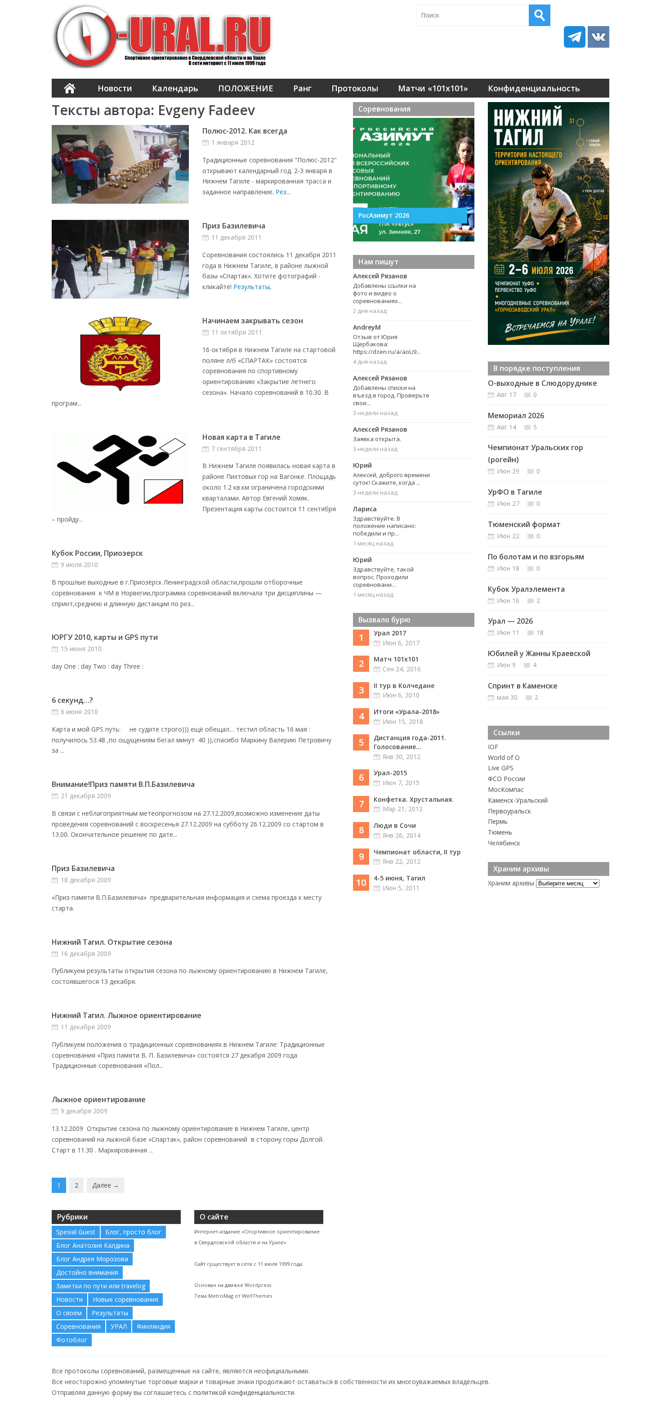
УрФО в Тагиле (515, 492)
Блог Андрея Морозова (92, 1259)
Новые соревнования (125, 1299)
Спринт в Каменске (523, 686)
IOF (493, 746)
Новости (115, 88)
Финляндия (153, 1326)
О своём (69, 1313)
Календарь (175, 88)
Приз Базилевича (233, 226)
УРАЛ (119, 1326)
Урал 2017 (390, 633)
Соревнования (78, 1326)
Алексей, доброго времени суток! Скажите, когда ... (391, 479)
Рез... (283, 192)
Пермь (498, 821)
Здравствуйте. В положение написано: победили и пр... (384, 526)
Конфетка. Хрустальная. (414, 799)
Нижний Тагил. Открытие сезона (112, 942)
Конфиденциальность (534, 88)
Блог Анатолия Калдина (93, 1245)
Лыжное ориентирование (99, 1099)
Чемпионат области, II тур (417, 852)
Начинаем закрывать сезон (252, 321)
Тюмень (500, 832)
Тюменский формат (524, 524)
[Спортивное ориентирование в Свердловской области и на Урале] (164, 36)
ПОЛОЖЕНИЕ (245, 88)
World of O (504, 757)
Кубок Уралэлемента (526, 589)
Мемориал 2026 (516, 415)
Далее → (105, 1185)
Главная (70, 88)
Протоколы (354, 88)
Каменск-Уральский (518, 800)
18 (540, 632)
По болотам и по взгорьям (536, 557)
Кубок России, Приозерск (97, 553)
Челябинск (504, 843)
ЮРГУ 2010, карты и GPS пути (105, 637)
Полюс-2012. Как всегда (244, 131)
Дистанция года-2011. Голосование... (410, 742)
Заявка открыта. (377, 439)
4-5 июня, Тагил (399, 878)
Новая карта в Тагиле (241, 437)
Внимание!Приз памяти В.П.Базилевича (123, 784)
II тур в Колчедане (404, 685)
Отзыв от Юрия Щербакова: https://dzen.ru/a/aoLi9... (386, 344)
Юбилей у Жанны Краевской (539, 653)
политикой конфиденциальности (243, 1392)
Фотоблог (71, 1340)
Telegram (574, 37)
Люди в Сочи (395, 825)
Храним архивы (511, 883)
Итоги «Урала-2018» (407, 711)
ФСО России (506, 778)
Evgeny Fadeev (206, 110)
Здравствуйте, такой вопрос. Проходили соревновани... (383, 577)
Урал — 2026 (510, 621)
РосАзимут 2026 (383, 215)
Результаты (251, 286)
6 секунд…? (72, 700)
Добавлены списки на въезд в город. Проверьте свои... (391, 395)
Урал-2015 (390, 772)
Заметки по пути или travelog (100, 1286)
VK (598, 37)
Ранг (302, 88)
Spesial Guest (75, 1232)
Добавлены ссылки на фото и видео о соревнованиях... (384, 293)
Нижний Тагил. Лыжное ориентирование (126, 1015)
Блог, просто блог (133, 1232)
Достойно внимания (87, 1272)
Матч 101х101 (396, 659)
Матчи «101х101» (433, 88)
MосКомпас (506, 789)
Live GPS (501, 768)
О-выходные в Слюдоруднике (542, 383)
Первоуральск (509, 811)
